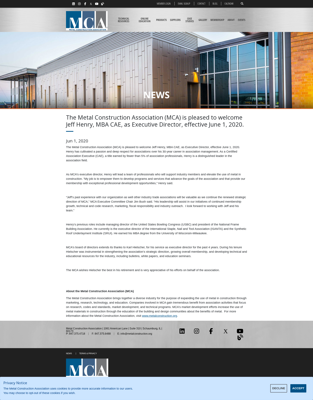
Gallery (203, 20)
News (69, 353)
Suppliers (175, 20)
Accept (298, 388)
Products (161, 20)
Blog (215, 3)
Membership (217, 20)
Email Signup (184, 3)
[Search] (242, 3)
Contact (201, 3)
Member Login (164, 3)
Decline (278, 388)
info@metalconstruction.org (136, 333)
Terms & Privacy (88, 353)
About (231, 20)
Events (241, 20)
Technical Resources (123, 20)
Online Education (144, 20)
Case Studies (190, 20)
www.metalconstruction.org (159, 315)
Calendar (228, 3)
